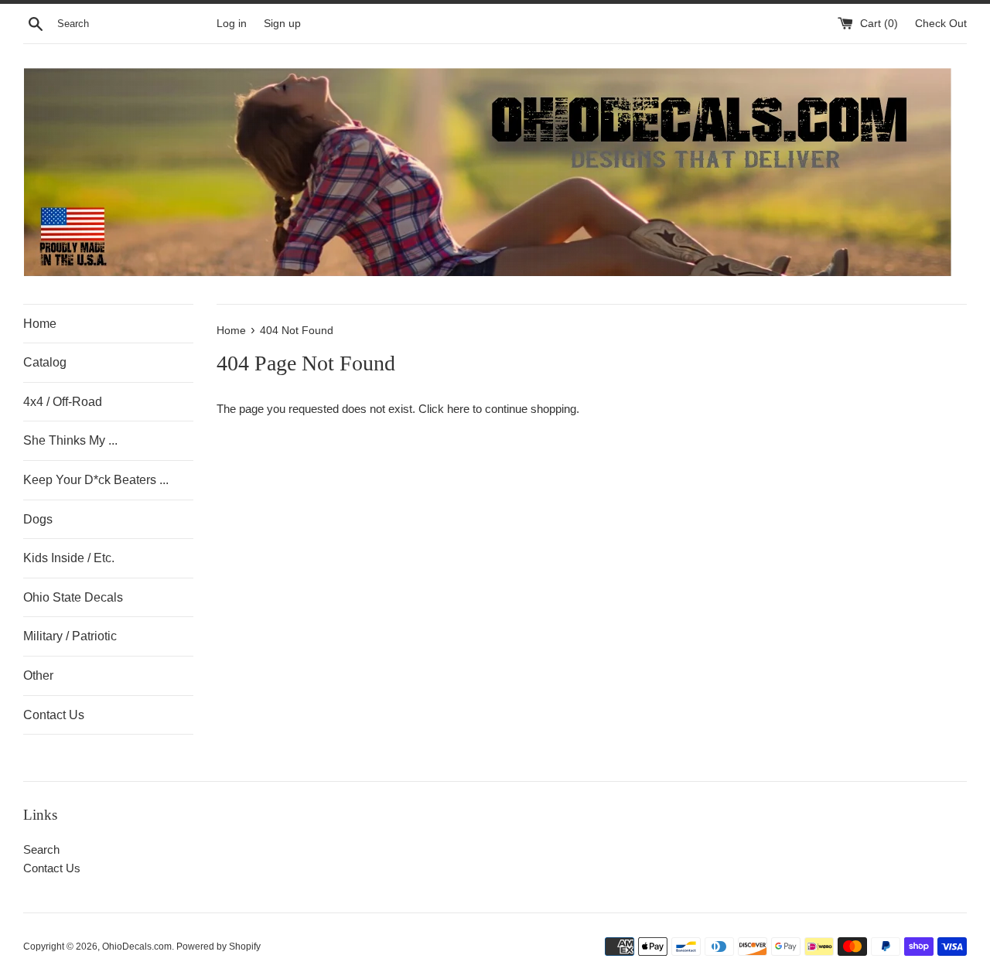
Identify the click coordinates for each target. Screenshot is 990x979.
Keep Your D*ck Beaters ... (96, 479)
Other (38, 675)
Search (41, 849)
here (458, 408)
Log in (232, 23)
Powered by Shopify (218, 946)
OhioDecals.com (137, 946)
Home (39, 323)
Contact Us (53, 714)
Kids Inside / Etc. (68, 558)
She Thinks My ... (70, 440)
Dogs (38, 519)
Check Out (941, 23)
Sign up (282, 23)
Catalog (45, 362)
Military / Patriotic (70, 636)
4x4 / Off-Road (62, 401)
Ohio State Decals (73, 597)
